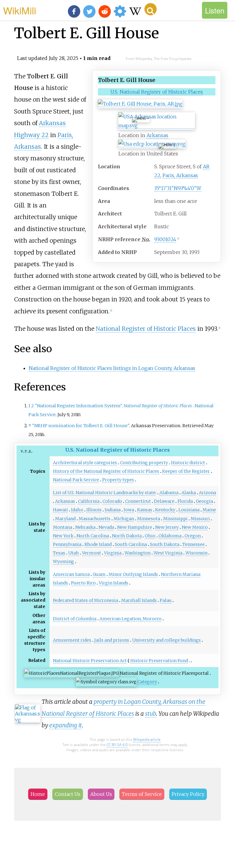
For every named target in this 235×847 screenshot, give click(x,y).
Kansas (144, 510)
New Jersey (167, 527)
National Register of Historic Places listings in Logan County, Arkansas (112, 368)
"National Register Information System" (78, 406)
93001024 (165, 239)
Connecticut (138, 501)
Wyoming (63, 561)
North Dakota (127, 536)
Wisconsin (196, 553)
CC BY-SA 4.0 (117, 744)
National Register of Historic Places (146, 328)
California (88, 501)
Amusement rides (72, 640)
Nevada (106, 527)
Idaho (77, 510)
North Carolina (92, 536)
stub (150, 713)
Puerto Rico (83, 583)
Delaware (164, 501)
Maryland (65, 518)
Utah (73, 553)
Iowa (129, 510)
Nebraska (85, 527)
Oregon (193, 536)
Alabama (168, 492)
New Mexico (195, 527)
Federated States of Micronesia (85, 600)
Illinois (94, 510)
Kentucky (165, 510)
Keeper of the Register (186, 471)
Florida (185, 501)
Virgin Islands (113, 583)
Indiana (113, 510)
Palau (166, 600)
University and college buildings (166, 640)
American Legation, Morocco (130, 618)
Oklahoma (170, 536)
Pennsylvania (67, 544)
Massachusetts (94, 518)
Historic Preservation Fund (159, 660)
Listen (214, 10)
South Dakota (164, 544)
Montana (62, 527)
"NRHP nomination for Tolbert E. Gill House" (80, 425)
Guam (99, 574)
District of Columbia (74, 618)
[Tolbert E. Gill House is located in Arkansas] (156, 125)
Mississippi (175, 518)
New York (63, 536)
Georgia (204, 501)
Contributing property (144, 462)
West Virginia (168, 553)
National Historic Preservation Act (90, 660)
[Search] (150, 9)
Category (147, 682)
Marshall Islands (139, 600)
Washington (138, 553)
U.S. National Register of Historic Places (156, 92)
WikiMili (19, 10)
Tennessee (193, 544)
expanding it (65, 725)
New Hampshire (134, 527)
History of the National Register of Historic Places (106, 471)
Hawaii (60, 510)
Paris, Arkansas (180, 175)
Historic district (188, 462)
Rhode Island (98, 544)
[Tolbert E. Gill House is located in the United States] (151, 144)
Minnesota (148, 518)
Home (38, 794)
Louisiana (189, 510)
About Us (101, 794)
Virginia (112, 553)
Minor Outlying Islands (133, 574)
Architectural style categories (85, 462)
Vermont (91, 553)
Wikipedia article (147, 739)
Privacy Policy (188, 794)
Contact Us (67, 794)
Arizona (207, 492)
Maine (209, 510)
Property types (118, 480)
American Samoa (71, 574)
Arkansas (157, 135)
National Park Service (76, 480)
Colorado (112, 501)
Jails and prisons (111, 640)
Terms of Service (142, 794)
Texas (59, 553)
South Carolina (131, 544)
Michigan (124, 518)
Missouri (200, 518)
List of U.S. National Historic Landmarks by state (104, 492)
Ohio (150, 536)
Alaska (188, 492)
